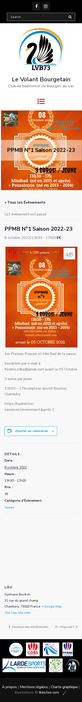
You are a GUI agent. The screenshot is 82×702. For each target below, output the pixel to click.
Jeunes (9, 507)
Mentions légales (34, 686)
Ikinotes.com (49, 692)
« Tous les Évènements (25, 202)
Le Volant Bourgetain (41, 79)
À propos (9, 686)
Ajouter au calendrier (31, 431)
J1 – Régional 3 (65, 627)
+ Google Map (51, 606)
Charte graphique (64, 686)
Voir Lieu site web (18, 612)
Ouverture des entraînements (29, 627)
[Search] (70, 17)
